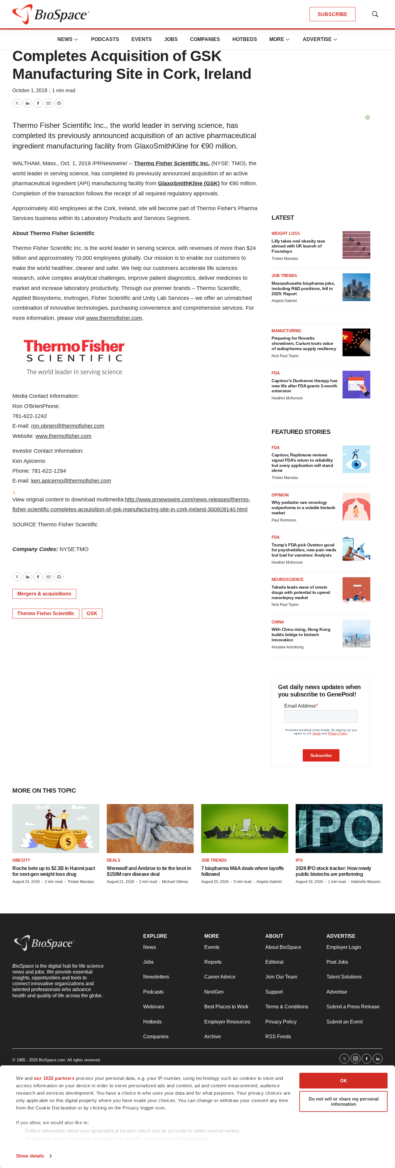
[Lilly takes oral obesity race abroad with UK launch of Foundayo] (356, 245)
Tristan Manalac (285, 258)
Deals (113, 860)
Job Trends (284, 275)
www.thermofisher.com (114, 318)
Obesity (21, 860)
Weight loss (286, 233)
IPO (299, 860)
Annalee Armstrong (288, 647)
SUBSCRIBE (332, 14)
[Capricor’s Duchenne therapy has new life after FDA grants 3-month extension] (356, 384)
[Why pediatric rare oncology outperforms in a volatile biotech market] (356, 507)
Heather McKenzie (287, 398)
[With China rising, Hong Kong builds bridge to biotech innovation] (356, 633)
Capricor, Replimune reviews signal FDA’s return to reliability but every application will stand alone (302, 462)
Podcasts (105, 39)
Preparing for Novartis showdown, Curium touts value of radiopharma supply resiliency (304, 343)
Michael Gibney (175, 882)
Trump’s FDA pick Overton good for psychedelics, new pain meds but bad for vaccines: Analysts (304, 550)
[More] (76, 39)
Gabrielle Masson (365, 882)
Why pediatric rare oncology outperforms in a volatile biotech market (303, 507)
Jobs (171, 39)
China (278, 622)
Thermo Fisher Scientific (45, 613)
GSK (92, 613)
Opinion (280, 495)
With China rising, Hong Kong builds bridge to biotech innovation (301, 634)
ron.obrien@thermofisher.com (67, 426)
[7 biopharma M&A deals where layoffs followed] (244, 828)
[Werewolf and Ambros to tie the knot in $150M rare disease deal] (150, 828)
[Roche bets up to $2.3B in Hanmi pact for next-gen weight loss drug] (55, 828)
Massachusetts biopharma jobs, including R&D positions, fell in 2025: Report (303, 288)
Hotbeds (244, 39)
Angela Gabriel (284, 301)
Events (141, 39)
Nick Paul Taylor (285, 356)
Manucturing (286, 331)
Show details (30, 1155)
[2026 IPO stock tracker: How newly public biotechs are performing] (339, 828)
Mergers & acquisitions (44, 593)
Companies (205, 39)
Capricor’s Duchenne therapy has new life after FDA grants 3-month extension (305, 386)
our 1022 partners (54, 1078)
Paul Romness (284, 520)
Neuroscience (288, 579)
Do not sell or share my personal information (344, 1101)
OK (343, 1080)
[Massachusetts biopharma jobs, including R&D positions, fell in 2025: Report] (356, 287)
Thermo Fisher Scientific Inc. (172, 163)
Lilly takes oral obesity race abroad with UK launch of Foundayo (298, 246)
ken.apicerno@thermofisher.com (71, 481)
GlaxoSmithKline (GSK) (189, 183)
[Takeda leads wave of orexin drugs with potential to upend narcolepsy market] (356, 591)
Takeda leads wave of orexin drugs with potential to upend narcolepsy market (301, 592)
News (65, 39)
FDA (276, 373)
